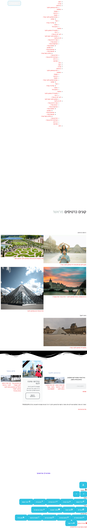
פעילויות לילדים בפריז (52, 57)
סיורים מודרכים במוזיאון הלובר (35, 311)
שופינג (52, 19)
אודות (84, 391)
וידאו (60, 63)
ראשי (59, 1)
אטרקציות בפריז (53, 43)
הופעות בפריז (50, 45)
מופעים (49, 47)
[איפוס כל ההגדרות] (83, 494)
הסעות (56, 15)
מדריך (59, 3)
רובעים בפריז (54, 42)
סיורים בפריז (54, 55)
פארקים (55, 61)
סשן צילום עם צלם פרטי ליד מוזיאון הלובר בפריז (73, 264)
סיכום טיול (55, 26)
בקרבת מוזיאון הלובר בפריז (50, 17)
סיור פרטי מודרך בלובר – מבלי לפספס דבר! (50, 387)
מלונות (59, 28)
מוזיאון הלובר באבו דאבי (51, 36)
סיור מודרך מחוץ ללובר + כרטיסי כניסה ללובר (60, 387)
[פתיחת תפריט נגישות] (83, 485)
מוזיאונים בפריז (50, 49)
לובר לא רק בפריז (56, 34)
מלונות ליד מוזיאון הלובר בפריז (78, 347)
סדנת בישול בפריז (46, 53)
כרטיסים (58, 5)
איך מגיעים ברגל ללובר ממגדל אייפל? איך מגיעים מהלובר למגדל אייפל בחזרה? (16, 387)
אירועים (56, 13)
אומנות (56, 11)
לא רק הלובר (57, 38)
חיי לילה (55, 59)
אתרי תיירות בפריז (53, 40)
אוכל (56, 21)
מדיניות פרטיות (82, 409)
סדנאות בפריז (50, 51)
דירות (56, 32)
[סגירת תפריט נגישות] (76, 494)
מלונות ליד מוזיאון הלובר (51, 30)
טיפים (56, 24)
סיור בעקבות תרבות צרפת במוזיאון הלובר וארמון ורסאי (29, 258)
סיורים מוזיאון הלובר (52, 7)
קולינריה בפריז (50, 23)
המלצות (59, 9)
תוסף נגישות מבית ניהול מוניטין (78, 527)
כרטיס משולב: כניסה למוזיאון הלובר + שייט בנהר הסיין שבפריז (69, 296)
